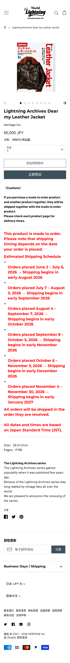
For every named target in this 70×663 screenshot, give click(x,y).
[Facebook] (13, 624)
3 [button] (29, 103)
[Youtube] (21, 624)
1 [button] (21, 103)
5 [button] (37, 103)
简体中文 (12, 596)
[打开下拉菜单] (61, 567)
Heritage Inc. (12, 125)
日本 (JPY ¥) (14, 584)
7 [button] (45, 103)
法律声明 (21, 615)
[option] (35, 66)
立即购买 (35, 175)
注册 (58, 549)
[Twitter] (5, 624)
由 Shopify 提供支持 (15, 637)
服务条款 (21, 610)
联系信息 (9, 615)
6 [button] (41, 103)
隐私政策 (33, 610)
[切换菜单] (6, 13)
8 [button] (49, 103)
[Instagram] (29, 624)
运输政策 (45, 610)
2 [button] (25, 103)
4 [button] (33, 103)
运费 (27, 139)
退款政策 (57, 610)
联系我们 (9, 610)
